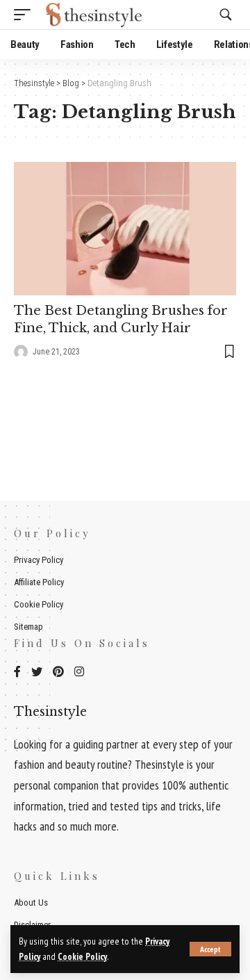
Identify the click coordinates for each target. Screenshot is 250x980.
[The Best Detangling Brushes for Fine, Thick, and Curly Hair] (125, 228)
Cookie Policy (82, 956)
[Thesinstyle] (96, 14)
